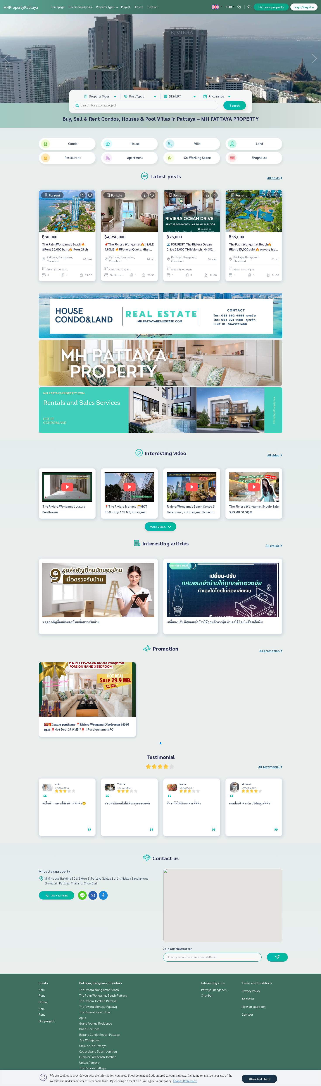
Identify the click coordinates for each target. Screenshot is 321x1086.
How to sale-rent (254, 1006)
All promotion (269, 651)
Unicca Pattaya (89, 1062)
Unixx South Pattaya (92, 1046)
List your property (271, 7)
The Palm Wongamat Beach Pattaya (103, 995)
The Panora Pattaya (92, 1068)
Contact (153, 7)
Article (139, 7)
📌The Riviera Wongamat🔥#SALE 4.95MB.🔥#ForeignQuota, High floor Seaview (129, 247)
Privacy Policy (251, 991)
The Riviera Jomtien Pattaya (98, 1001)
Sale (42, 990)
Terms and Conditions (257, 983)
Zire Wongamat (89, 1040)
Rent (42, 995)
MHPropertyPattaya (20, 7)
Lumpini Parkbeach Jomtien (97, 1057)
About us (248, 999)
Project (125, 7)
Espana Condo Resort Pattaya (99, 1034)
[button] (314, 58)
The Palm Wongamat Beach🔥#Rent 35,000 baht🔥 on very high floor (253, 247)
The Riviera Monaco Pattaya (98, 1006)
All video (273, 455)
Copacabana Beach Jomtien (98, 1051)
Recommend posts (80, 7)
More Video (158, 527)
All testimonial (269, 767)
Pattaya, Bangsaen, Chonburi (100, 983)
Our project (47, 1021)
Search (235, 105)
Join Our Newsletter (177, 948)
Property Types (105, 7)
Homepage (57, 7)
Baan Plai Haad (89, 1029)
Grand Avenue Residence (95, 1023)
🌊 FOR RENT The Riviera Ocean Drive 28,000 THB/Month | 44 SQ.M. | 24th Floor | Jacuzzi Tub (191, 247)
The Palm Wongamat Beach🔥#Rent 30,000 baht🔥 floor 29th (65, 246)
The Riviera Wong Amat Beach (99, 990)
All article (273, 545)
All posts (273, 178)
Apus (82, 1018)
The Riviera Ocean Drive (94, 1012)
